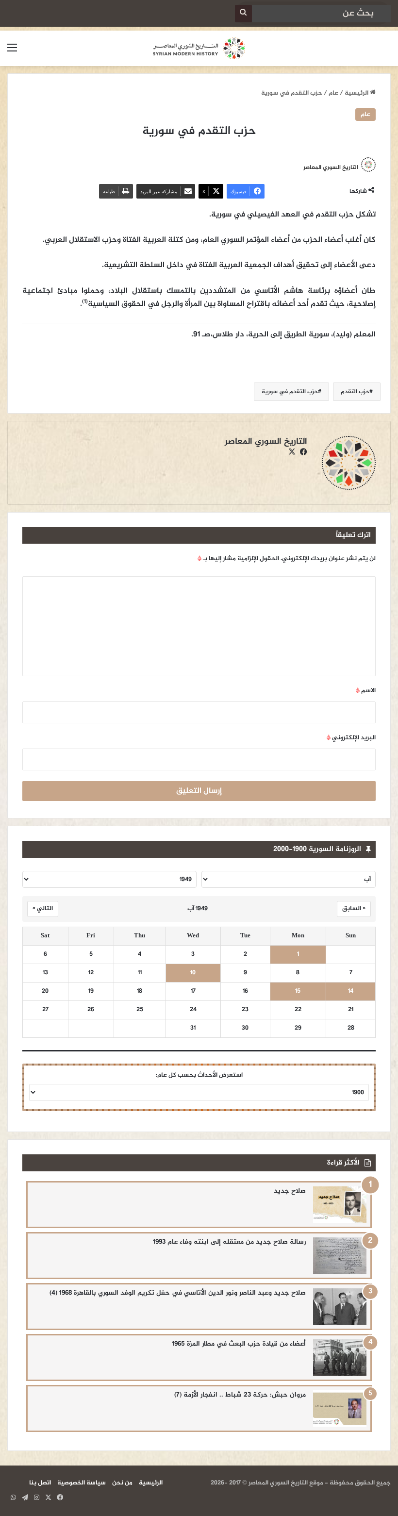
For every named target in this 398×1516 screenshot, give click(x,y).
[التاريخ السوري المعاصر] (199, 48)
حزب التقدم (355, 392)
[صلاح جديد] (339, 1204)
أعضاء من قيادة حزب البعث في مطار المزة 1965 (239, 1343)
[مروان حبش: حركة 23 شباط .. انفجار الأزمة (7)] (339, 1408)
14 (350, 991)
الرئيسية (357, 93)
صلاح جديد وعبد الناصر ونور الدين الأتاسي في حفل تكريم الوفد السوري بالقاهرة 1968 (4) (178, 1293)
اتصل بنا (40, 1483)
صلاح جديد (290, 1191)
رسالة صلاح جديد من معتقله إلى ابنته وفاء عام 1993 (229, 1242)
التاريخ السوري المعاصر (330, 167)
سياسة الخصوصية (81, 1483)
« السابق (353, 908)
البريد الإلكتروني (351, 738)
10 (193, 973)
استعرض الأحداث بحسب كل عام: (199, 1075)
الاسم (366, 690)
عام (333, 93)
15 (297, 991)
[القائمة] (12, 52)
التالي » (43, 908)
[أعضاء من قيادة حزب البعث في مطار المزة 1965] (339, 1357)
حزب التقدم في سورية (290, 392)
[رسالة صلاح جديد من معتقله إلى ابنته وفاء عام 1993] (339, 1255)
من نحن (122, 1483)
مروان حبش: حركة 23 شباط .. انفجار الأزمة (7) (240, 1394)
